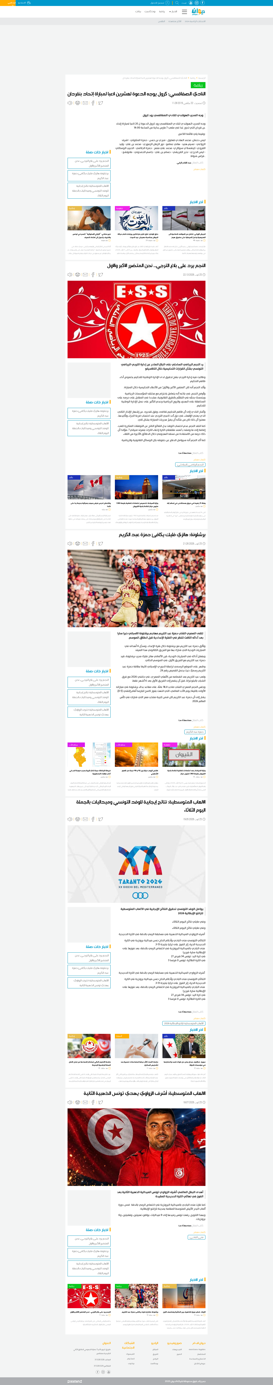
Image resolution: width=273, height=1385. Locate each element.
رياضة (162, 11)
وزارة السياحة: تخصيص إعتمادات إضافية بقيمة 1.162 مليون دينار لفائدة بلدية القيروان (137, 505)
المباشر (155, 1349)
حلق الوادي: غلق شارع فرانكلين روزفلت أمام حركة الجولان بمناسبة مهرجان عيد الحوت (138, 235)
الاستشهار (201, 1354)
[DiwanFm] (198, 11)
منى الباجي (196, 1237)
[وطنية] (89, 218)
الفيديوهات (177, 1349)
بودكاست (150, 11)
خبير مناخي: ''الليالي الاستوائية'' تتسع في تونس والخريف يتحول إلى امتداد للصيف (92, 235)
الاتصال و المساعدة (197, 1358)
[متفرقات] (89, 754)
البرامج (155, 1358)
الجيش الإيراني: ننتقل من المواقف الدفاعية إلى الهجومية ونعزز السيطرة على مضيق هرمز (186, 235)
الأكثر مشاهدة (174, 21)
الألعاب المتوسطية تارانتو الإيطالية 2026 (183, 1023)
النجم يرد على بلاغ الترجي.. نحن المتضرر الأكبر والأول (90, 1311)
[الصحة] (136, 1045)
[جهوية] (136, 218)
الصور (179, 1354)
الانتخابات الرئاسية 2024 (195, 21)
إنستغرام (130, 1358)
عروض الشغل (199, 1363)
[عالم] (183, 218)
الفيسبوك (130, 1354)
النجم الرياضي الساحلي (190, 465)
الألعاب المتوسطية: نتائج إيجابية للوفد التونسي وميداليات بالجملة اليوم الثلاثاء (90, 191)
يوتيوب (131, 1363)
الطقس (161, 21)
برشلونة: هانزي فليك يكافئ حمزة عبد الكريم (140, 1311)
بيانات (138, 11)
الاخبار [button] (174, 11)
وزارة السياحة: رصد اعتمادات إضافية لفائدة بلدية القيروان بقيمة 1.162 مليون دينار (186, 772)
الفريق (155, 1354)
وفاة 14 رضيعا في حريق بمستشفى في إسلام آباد (186, 503)
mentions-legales (197, 1349)
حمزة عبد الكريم (194, 732)
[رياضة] (89, 1295)
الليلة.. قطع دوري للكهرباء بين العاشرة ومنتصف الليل (184, 1311)
